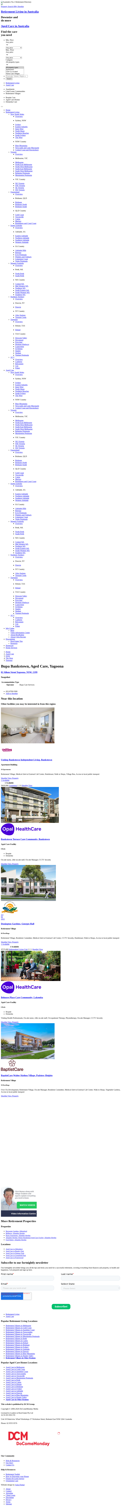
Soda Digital (20, 1485)
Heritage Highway (22, 344)
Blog (12, 630)
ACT (12, 357)
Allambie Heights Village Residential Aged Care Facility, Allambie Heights (31, 1238)
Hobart (17, 330)
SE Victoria (19, 188)
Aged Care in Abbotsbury (14, 1249)
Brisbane (18, 202)
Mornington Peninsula (23, 175)
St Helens (19, 349)
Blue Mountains (21, 146)
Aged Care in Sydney (14, 1389)
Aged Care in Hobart (14, 1384)
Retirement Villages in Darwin (17, 1351)
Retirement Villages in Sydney (17, 1347)
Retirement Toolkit (13, 1474)
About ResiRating (17, 635)
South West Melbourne (24, 171)
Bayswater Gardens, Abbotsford (16, 1231)
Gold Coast (19, 215)
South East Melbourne (23, 169)
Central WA (19, 284)
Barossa (18, 253)
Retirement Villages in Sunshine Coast (20, 1330)
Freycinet (18, 342)
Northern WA (20, 288)
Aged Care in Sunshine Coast (17, 1372)
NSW (8, 656)
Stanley (18, 351)
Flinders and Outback (23, 257)
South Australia (16, 225)
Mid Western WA (21, 286)
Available (5, 780)
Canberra (18, 362)
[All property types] (15, 68)
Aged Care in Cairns (13, 1382)
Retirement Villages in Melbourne (18, 1326)
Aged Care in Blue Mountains (17, 1395)
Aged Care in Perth (13, 1380)
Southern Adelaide (22, 240)
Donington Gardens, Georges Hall (17, 923)
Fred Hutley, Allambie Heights (16, 1240)
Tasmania (14, 320)
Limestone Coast (21, 259)
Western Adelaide (21, 242)
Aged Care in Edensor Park (15, 1253)
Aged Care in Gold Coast (15, 1369)
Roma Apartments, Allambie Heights (18, 1235)
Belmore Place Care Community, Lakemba (22, 997)
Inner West (19, 129)
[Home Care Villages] (15, 74)
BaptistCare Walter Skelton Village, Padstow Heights (27, 1075)
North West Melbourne (24, 167)
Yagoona (9, 660)
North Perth (19, 274)
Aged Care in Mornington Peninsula (19, 1378)
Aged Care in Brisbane (14, 1387)
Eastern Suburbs (21, 127)
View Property (13, 778)
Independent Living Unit (18, 949)
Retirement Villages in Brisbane (18, 1345)
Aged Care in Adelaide (14, 1391)
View (30, 785)
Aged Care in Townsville (15, 1376)
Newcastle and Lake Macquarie (27, 148)
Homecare (9, 646)
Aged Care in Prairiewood (14, 1258)
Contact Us (10, 1465)
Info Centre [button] (10, 628)
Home (8, 110)
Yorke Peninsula (21, 261)
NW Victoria (20, 186)
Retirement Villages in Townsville (18, 1334)
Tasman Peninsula (22, 355)
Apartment (13, 785)
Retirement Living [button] (12, 112)
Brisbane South (21, 207)
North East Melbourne (23, 164)
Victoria (13, 152)
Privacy (8, 1500)
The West (18, 137)
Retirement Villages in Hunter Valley (19, 1356)
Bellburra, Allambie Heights (15, 1233)
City (16, 366)
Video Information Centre (20, 633)
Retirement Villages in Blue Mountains (20, 1354)
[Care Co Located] (15, 72)
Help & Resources (13, 1461)
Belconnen (19, 364)
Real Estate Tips (16, 641)
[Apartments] (15, 70)
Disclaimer (10, 1497)
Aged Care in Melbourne (15, 1367)
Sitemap (9, 1504)
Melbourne (19, 162)
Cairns (17, 219)
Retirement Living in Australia (20, 11)
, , (19, 672)
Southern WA (20, 295)
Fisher (17, 368)
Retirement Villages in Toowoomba (19, 1332)
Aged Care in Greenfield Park (16, 1255)
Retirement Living (12, 83)
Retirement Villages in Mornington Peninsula (23, 1336)
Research (13, 643)
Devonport (19, 340)
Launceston (19, 347)
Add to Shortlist (12, 694)
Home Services (11, 648)
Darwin (18, 307)
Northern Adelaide (22, 238)
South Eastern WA (22, 290)
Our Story (9, 1463)
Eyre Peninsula (21, 255)
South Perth (19, 276)
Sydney (18, 125)
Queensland (14, 192)
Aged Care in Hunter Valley (16, 1397)
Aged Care (10, 85)
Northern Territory (17, 297)
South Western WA (22, 292)
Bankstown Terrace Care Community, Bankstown (25, 839)
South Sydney (20, 135)
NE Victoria (19, 183)
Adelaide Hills (20, 250)
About (8, 1489)
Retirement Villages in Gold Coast (18, 1328)
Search (9, 79)
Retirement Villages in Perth (16, 1339)
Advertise (9, 1493)
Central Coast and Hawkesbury (27, 150)
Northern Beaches (22, 133)
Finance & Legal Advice (15, 1479)
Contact (9, 1491)
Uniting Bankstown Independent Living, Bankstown (26, 760)
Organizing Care (12, 1481)
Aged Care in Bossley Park (15, 1251)
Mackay (18, 221)
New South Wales (17, 114)
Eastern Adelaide (21, 236)
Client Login (10, 1495)
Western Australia (17, 263)
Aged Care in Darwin (14, 1393)
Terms (8, 1502)
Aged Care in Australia (15, 26)
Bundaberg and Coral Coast (25, 223)
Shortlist (4, 778)
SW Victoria (20, 190)
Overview (19, 116)
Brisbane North (21, 204)
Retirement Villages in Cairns (17, 1341)
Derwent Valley (21, 338)
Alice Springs (20, 315)
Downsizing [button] (10, 639)
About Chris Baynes (18, 637)
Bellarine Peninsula (22, 173)
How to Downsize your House (17, 1476)
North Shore (20, 131)
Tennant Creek (20, 317)
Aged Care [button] (10, 370)
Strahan (18, 353)
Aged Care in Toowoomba (16, 1374)
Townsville (19, 217)
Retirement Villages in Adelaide (18, 1349)
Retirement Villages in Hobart (17, 1343)
